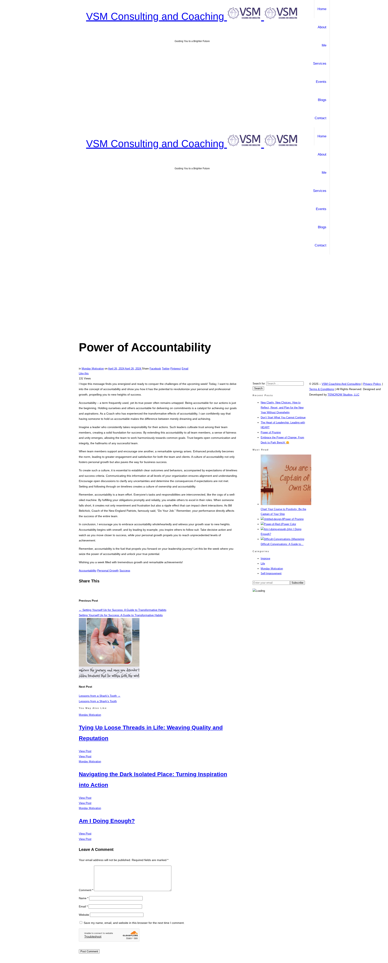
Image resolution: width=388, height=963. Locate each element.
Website (84, 914)
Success (124, 570)
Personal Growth (108, 570)
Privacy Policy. (372, 383)
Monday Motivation (272, 568)
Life (263, 563)
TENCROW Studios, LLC (343, 394)
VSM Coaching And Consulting (341, 383)
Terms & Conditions (321, 389)
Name (83, 898)
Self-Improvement (271, 573)
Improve (265, 558)
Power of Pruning (271, 432)
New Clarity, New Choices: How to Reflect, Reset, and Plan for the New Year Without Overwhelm (282, 407)
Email (83, 906)
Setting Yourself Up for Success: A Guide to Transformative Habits (122, 609)
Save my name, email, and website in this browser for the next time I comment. (134, 922)
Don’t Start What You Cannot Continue (283, 417)
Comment (86, 890)
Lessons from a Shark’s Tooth (99, 695)
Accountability (87, 570)
